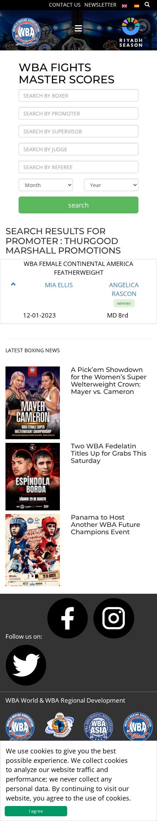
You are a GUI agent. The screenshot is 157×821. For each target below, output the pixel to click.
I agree (36, 811)
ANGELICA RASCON (124, 289)
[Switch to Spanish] (137, 4)
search (78, 205)
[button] (13, 284)
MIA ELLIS (59, 285)
